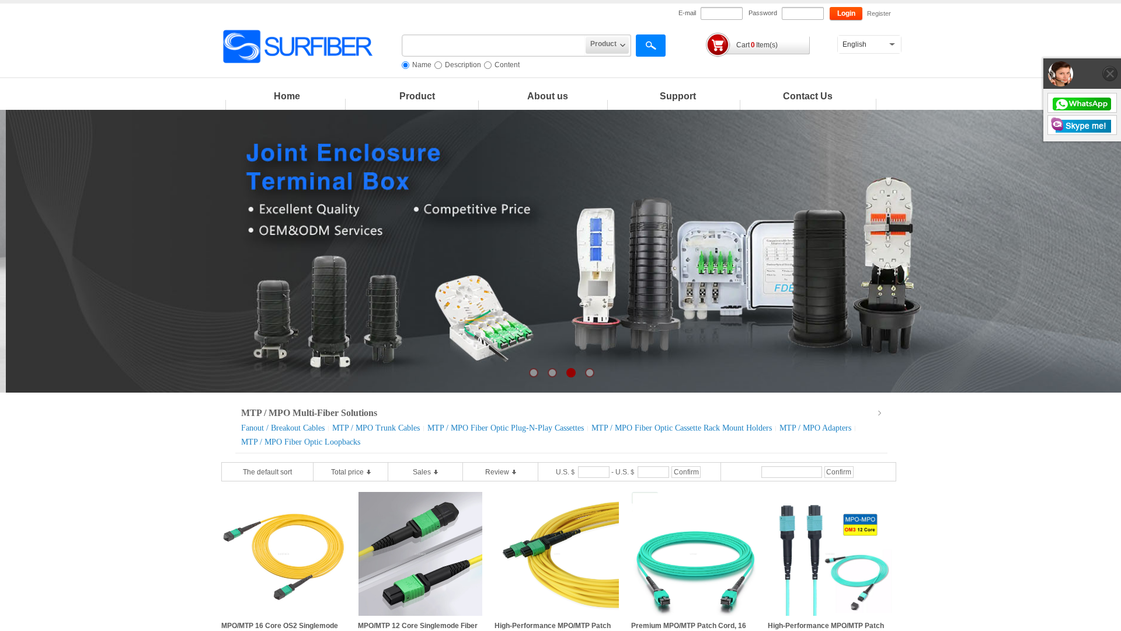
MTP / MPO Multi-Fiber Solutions (309, 413)
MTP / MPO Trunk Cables (376, 428)
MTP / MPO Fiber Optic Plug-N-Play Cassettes (505, 428)
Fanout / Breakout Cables (283, 428)
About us (547, 96)
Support (678, 96)
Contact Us (808, 96)
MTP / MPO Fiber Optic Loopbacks (300, 442)
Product (417, 96)
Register (878, 13)
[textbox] (494, 45)
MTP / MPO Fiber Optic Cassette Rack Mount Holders (681, 428)
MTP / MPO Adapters (815, 428)
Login (846, 13)
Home (287, 96)
